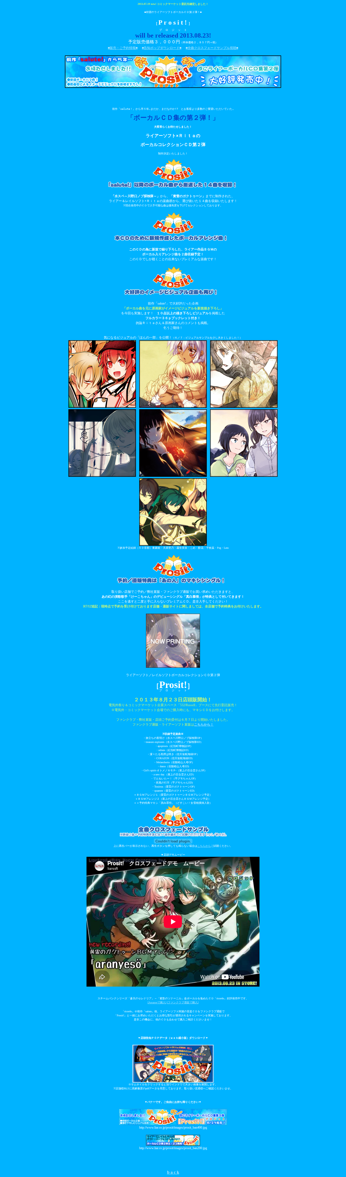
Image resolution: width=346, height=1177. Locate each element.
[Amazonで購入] (157, 1002)
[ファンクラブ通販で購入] (182, 1002)
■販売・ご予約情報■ (123, 48)
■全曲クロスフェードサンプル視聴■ (212, 48)
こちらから (204, 845)
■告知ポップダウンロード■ (161, 48)
